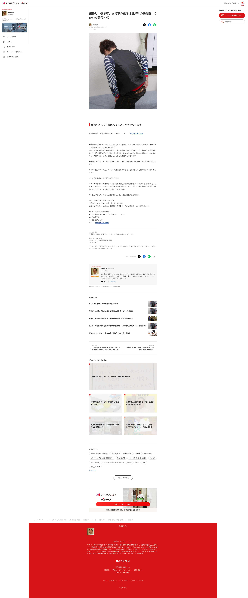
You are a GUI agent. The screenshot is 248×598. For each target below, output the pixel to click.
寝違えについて (95, 467)
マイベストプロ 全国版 (123, 573)
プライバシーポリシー (125, 570)
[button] (113, 281)
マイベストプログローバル (136, 580)
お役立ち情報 (95, 462)
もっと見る (92, 470)
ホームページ (148, 453)
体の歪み (152, 458)
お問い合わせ (138, 570)
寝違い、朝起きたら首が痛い (99, 453)
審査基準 (140, 553)
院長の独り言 (121, 458)
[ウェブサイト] (105, 281)
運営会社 (106, 570)
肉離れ (137, 462)
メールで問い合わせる (233, 15)
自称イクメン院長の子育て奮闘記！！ (102, 458)
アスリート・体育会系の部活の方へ (113, 462)
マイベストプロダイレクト (110, 580)
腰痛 (95, 29)
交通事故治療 (127, 453)
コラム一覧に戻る (123, 478)
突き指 (129, 462)
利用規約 (114, 570)
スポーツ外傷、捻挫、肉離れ (137, 458)
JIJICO (126, 580)
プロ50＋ (120, 580)
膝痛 (144, 462)
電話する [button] (228, 22)
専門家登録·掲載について (123, 567)
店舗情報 (137, 453)
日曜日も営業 (116, 453)
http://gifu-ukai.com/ (136, 133)
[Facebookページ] (102, 281)
